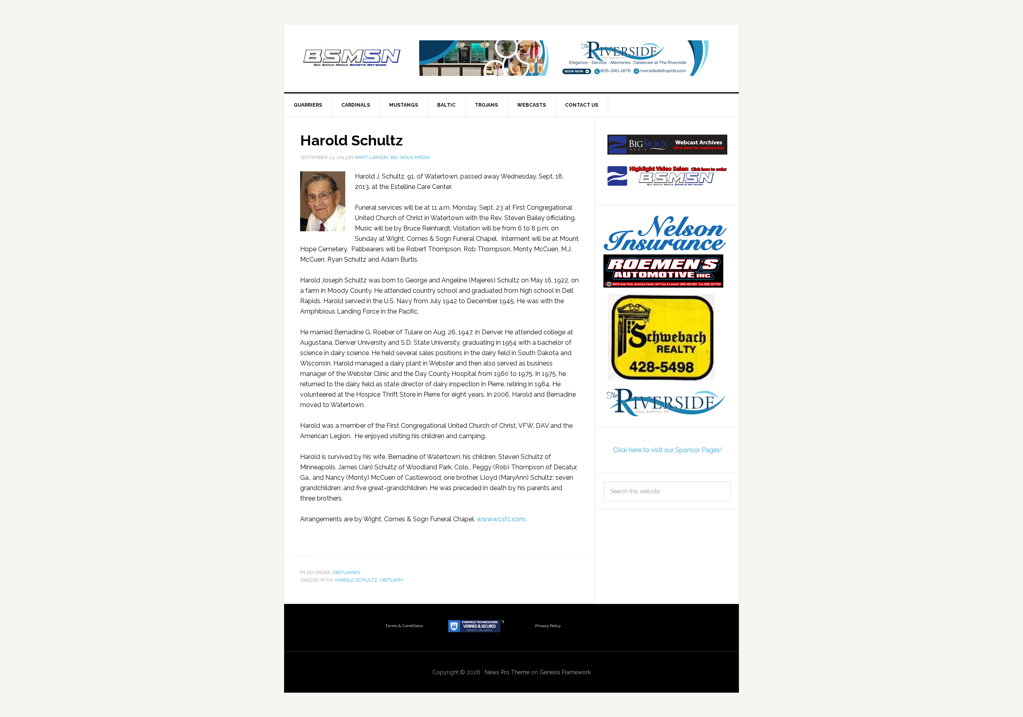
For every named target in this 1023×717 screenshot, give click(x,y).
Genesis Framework (565, 672)
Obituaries (346, 572)
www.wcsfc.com (501, 519)
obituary (391, 580)
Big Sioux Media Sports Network (352, 58)
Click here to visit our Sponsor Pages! (667, 450)
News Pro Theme (507, 672)
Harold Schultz (351, 140)
